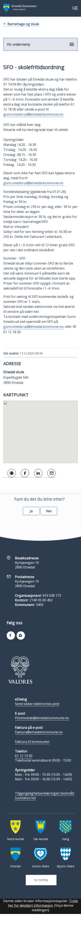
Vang (65, 839)
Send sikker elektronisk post (37, 703)
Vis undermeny (18, 44)
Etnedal (15, 866)
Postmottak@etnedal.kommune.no (42, 718)
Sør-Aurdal (40, 839)
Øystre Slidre (65, 866)
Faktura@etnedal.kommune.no (39, 732)
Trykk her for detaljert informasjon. (43, 903)
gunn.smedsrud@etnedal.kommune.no (33, 114)
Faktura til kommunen (32, 741)
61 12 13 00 (23, 755)
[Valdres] (20, 670)
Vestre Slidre (40, 866)
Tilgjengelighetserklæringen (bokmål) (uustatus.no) (44, 795)
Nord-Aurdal (15, 839)
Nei (49, 511)
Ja (31, 511)
